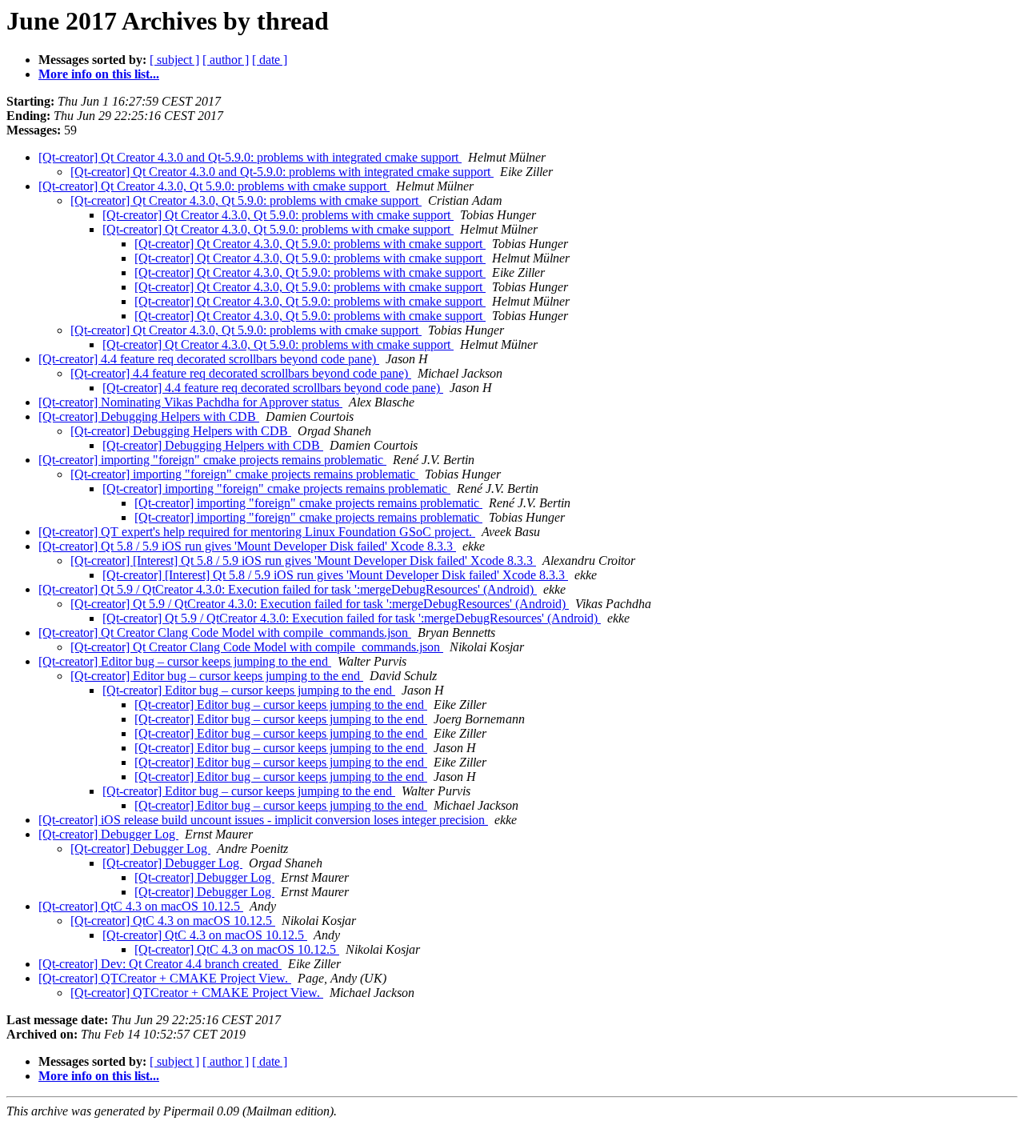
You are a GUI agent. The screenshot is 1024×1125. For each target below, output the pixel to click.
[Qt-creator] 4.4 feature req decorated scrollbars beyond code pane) (208, 359)
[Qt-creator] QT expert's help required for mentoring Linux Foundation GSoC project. (256, 531)
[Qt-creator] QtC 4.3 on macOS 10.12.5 (140, 906)
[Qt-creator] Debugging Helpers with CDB (148, 416)
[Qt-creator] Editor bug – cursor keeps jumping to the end (184, 661)
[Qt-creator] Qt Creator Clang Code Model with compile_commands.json (224, 632)
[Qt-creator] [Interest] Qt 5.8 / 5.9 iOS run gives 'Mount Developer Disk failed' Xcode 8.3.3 (303, 560)
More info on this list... (98, 74)
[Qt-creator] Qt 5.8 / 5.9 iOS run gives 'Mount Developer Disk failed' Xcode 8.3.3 (247, 546)
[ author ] (225, 59)
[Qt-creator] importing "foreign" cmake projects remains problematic (212, 459)
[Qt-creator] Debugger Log (108, 834)
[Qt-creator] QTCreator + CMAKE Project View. (164, 978)
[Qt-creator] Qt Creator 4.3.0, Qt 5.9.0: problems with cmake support (214, 186)
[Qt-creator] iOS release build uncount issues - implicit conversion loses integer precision (263, 820)
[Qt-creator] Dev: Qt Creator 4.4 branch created (160, 964)
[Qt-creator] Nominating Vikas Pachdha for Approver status (190, 402)
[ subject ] (174, 59)
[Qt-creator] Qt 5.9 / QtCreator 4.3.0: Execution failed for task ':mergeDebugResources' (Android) (287, 589)
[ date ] (269, 59)
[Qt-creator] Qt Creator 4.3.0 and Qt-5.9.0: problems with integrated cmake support (250, 157)
